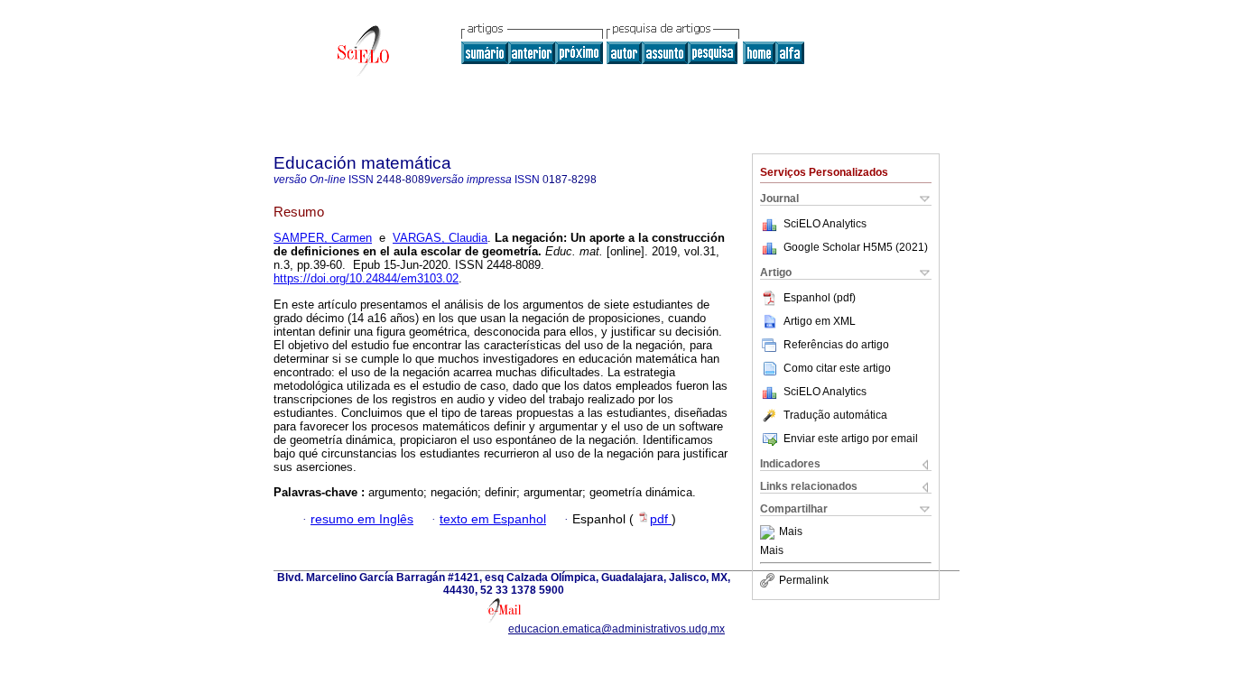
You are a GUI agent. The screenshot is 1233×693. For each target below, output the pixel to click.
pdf (661, 519)
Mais (790, 532)
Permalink (804, 580)
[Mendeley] (769, 532)
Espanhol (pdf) (819, 297)
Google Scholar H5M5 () (855, 247)
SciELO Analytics (825, 223)
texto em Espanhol (493, 519)
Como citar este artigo (837, 368)
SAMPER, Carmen (322, 238)
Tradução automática (835, 415)
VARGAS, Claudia (440, 238)
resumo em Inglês (362, 519)
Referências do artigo (836, 344)
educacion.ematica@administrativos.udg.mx (616, 629)
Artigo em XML (819, 321)
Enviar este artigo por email (850, 438)
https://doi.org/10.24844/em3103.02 (366, 278)
